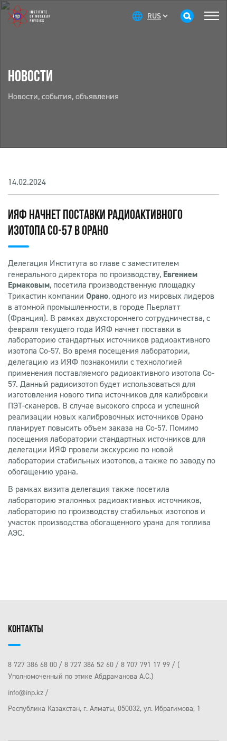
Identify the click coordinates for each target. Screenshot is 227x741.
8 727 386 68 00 (32, 665)
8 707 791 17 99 (145, 665)
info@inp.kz (25, 693)
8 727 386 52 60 (89, 665)
